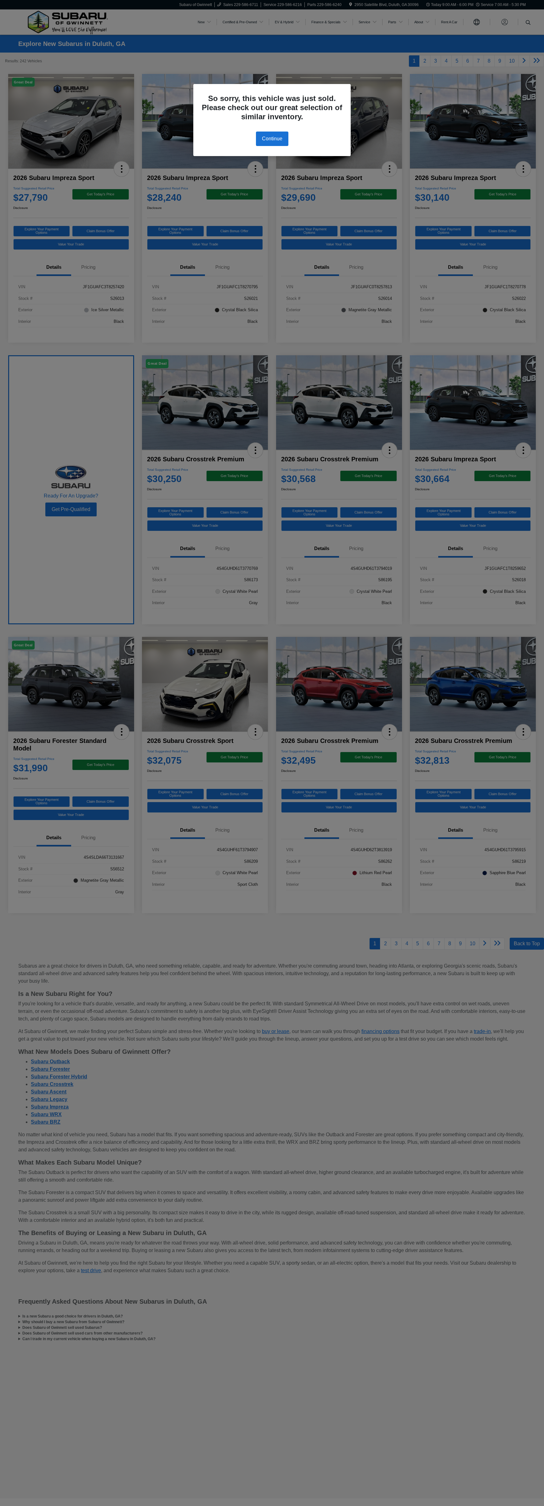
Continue (272, 138)
